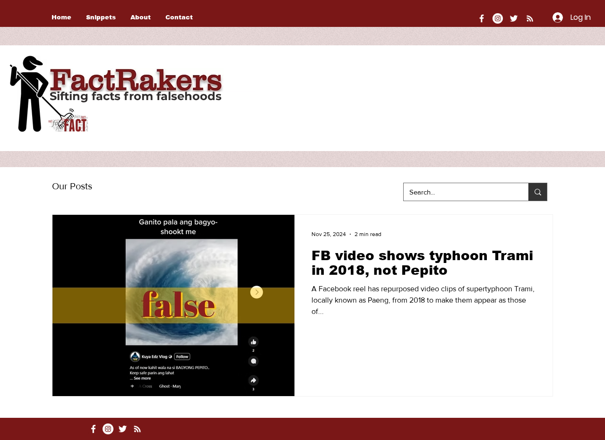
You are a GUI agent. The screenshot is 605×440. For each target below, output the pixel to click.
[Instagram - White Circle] (498, 18)
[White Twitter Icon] (514, 18)
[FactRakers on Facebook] (481, 18)
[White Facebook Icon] (93, 428)
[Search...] (537, 192)
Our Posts (72, 186)
